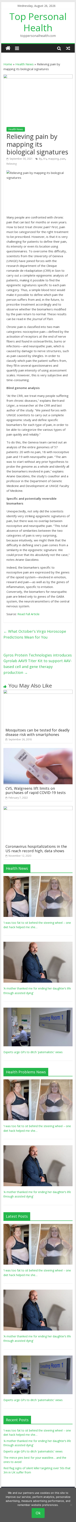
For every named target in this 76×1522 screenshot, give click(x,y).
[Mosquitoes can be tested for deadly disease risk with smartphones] (38, 692)
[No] (71, 1505)
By (40, 158)
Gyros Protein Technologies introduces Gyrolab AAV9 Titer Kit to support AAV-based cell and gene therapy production (37, 664)
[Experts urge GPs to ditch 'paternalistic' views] (38, 1010)
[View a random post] (68, 48)
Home (7, 64)
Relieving (11, 163)
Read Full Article (28, 614)
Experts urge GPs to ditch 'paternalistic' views (33, 1052)
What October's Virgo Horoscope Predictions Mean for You (34, 634)
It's (45, 158)
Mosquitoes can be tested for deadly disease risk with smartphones (37, 732)
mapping (53, 158)
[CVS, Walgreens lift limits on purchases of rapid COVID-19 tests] (38, 750)
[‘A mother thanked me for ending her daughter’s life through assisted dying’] (38, 944)
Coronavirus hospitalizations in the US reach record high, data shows (36, 848)
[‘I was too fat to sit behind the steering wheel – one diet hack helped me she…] (38, 878)
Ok (38, 1513)
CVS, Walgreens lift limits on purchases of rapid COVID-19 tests (35, 790)
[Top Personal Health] (8, 48)
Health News (24, 64)
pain (62, 158)
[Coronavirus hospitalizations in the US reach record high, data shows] (38, 808)
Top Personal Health (38, 22)
